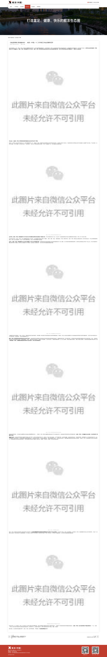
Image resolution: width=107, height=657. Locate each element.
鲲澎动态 (12, 37)
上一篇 (12, 635)
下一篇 (95, 636)
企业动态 (16, 37)
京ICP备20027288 (11, 654)
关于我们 (16, 6)
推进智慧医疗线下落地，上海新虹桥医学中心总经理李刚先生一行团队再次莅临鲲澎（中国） (18, 637)
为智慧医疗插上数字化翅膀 (91, 637)
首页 (11, 6)
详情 (20, 37)
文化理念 (22, 6)
